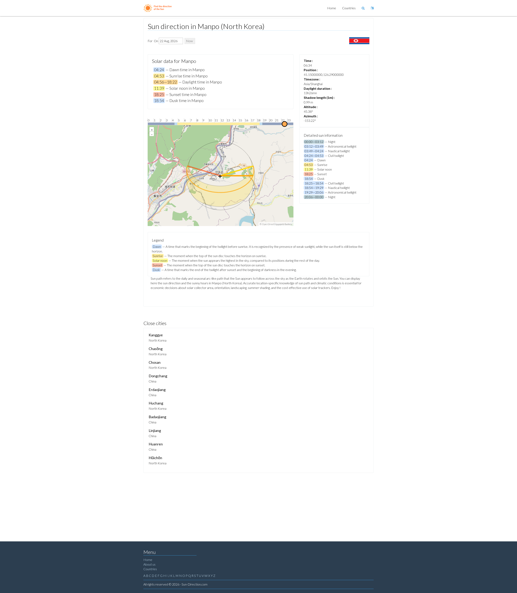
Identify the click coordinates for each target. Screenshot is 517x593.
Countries (349, 8)
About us (149, 564)
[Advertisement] (258, 503)
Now (189, 41)
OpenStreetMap (270, 224)
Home (331, 8)
